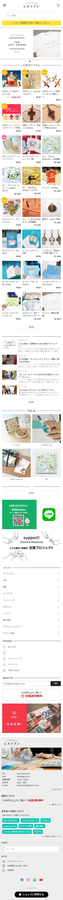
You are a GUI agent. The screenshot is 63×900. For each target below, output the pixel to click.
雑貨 (5, 587)
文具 (5, 580)
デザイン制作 (9, 633)
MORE (31, 402)
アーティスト (8, 574)
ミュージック (9, 600)
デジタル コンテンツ (12, 627)
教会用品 (7, 620)
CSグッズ (7, 607)
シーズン (7, 613)
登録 (55, 683)
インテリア (8, 593)
